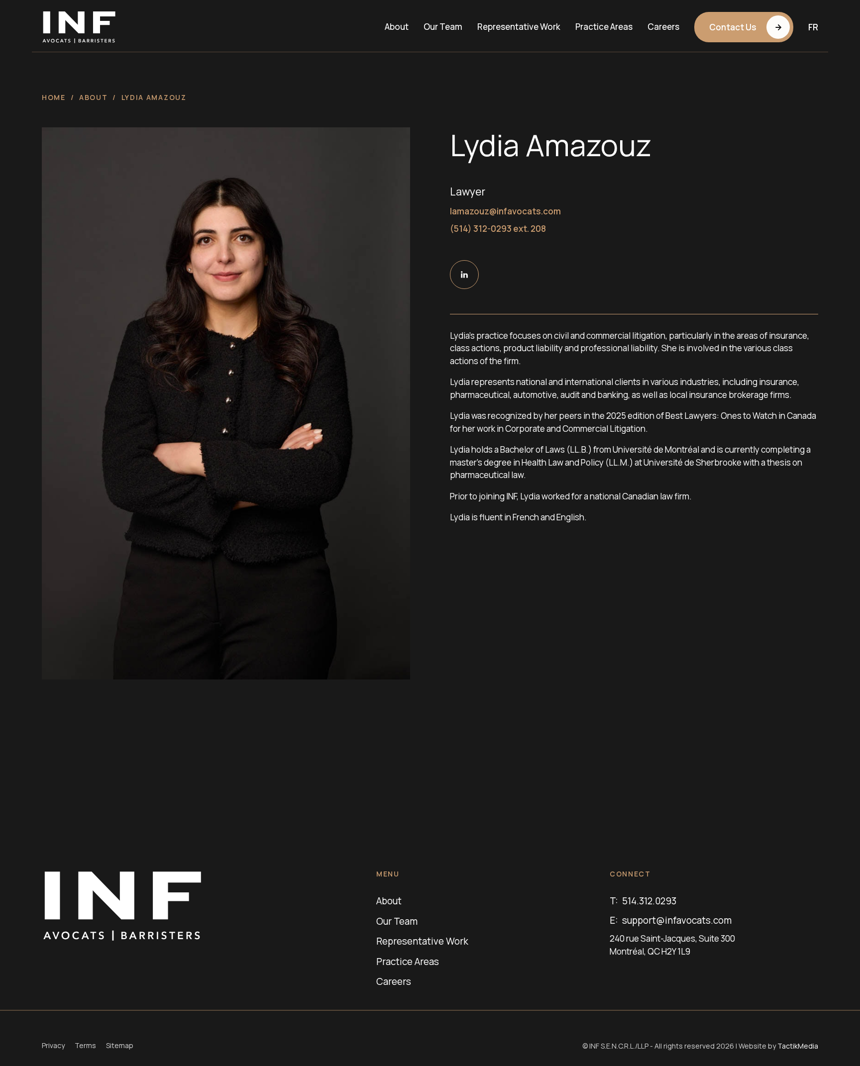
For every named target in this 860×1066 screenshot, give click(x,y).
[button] (743, 27)
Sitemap (119, 1045)
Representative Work (518, 26)
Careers (663, 26)
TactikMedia (797, 1046)
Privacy (53, 1045)
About (397, 26)
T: (643, 900)
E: (671, 920)
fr (813, 27)
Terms (85, 1045)
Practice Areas (604, 26)
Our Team (443, 26)
